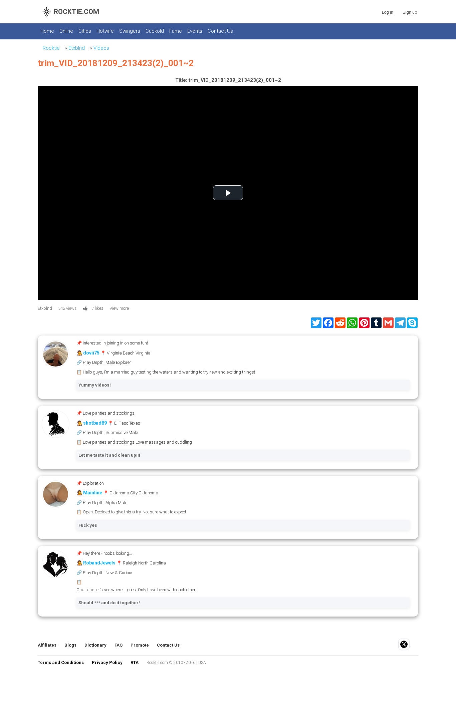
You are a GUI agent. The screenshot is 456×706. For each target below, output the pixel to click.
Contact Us (220, 31)
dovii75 (91, 353)
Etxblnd (76, 48)
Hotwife (105, 31)
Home (47, 31)
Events (194, 31)
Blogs (70, 645)
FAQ (119, 645)
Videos (101, 48)
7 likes (97, 308)
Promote (140, 645)
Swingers (129, 31)
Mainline (92, 492)
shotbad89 (95, 423)
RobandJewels (99, 562)
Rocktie (51, 48)
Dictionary (95, 645)
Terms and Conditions (61, 662)
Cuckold (155, 31)
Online (66, 31)
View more (119, 308)
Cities (84, 31)
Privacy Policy (107, 662)
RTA (135, 662)
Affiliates (47, 645)
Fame (175, 31)
